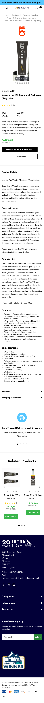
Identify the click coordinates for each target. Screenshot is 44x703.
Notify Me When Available (20, 149)
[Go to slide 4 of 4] (26, 444)
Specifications (34, 180)
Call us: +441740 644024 (12, 572)
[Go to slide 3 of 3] (25, 525)
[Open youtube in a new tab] (14, 585)
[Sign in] (36, 8)
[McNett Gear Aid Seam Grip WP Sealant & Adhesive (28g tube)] (15, 83)
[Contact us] (33, 8)
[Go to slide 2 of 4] (20, 444)
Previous (5, 487)
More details (22, 436)
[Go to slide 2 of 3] (22, 525)
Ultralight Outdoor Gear (23, 303)
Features (23, 180)
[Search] (7, 7)
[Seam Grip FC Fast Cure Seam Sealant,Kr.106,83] (33, 477)
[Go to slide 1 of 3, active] (19, 525)
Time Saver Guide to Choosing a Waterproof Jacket (22, 2)
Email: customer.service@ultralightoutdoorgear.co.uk (20, 577)
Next (39, 487)
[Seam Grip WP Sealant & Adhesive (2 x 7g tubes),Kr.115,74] (11, 477)
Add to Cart (11, 516)
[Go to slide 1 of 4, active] (17, 444)
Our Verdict (13, 180)
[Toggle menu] (3, 8)
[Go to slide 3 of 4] (23, 444)
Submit (38, 637)
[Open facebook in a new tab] (4, 585)
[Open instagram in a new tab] (9, 585)
